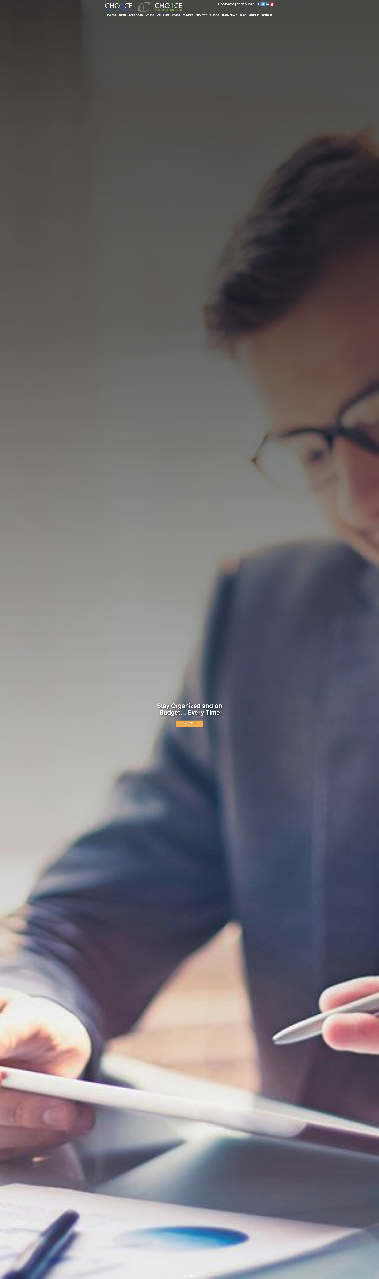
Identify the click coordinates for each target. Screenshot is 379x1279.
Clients (214, 14)
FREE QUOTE (245, 4)
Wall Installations (168, 14)
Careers (254, 14)
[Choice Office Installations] (119, 6)
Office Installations (141, 14)
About (122, 14)
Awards (111, 14)
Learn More (189, 722)
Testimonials (229, 14)
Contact (267, 14)
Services (188, 14)
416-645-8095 (226, 4)
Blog (243, 14)
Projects (201, 14)
